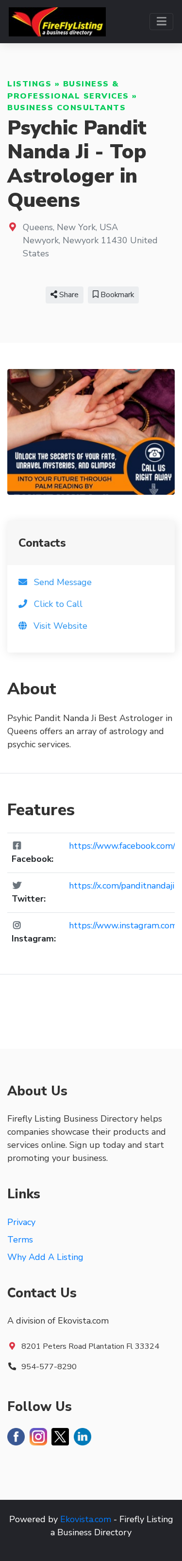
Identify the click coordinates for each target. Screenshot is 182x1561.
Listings (29, 84)
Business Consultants (66, 107)
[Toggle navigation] (161, 21)
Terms (20, 1239)
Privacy (21, 1222)
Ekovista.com (85, 1519)
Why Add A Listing (45, 1257)
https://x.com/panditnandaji (121, 885)
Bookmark (116, 294)
